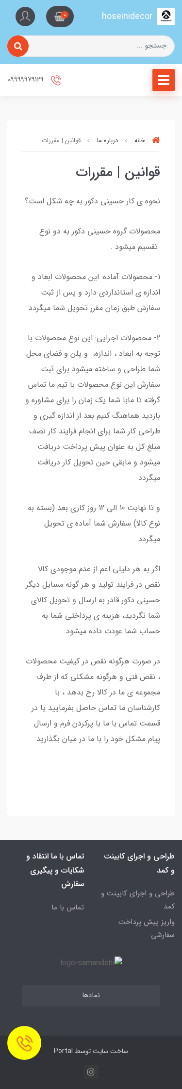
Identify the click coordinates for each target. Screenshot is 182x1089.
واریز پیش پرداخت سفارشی (146, 928)
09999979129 (27, 79)
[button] (60, 16)
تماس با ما (67, 907)
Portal (63, 1051)
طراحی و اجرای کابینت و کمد (138, 900)
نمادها (91, 995)
